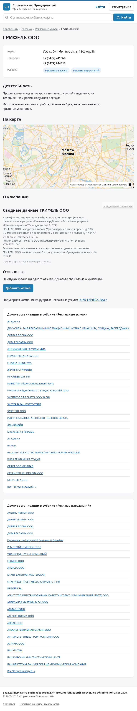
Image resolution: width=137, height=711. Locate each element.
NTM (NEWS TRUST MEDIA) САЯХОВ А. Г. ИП (33, 581)
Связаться (9, 704)
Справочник (10, 29)
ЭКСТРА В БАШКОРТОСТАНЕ (24, 404)
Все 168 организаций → (22, 486)
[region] (68, 156)
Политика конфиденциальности (39, 704)
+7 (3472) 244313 (54, 63)
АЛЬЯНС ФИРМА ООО (20, 512)
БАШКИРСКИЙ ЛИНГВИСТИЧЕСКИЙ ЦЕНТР (33, 657)
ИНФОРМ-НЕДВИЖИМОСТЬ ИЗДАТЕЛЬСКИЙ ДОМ (38, 390)
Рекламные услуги (46, 29)
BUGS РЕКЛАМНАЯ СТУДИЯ (23, 459)
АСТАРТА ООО (15, 643)
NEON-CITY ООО (17, 480)
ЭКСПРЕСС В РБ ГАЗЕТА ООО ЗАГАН (28, 397)
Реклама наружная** (86, 70)
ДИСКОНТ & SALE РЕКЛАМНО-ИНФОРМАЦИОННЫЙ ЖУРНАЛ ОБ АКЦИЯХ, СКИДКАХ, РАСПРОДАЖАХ (68, 328)
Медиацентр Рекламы (20, 431)
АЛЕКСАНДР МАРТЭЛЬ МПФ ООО (27, 602)
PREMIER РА (14, 588)
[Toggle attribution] (130, 184)
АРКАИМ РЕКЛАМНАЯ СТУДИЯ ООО (29, 629)
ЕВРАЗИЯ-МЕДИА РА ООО (22, 356)
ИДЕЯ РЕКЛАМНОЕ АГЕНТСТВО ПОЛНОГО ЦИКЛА (37, 418)
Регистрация (121, 7)
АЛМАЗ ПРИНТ (16, 609)
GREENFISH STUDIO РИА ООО (25, 473)
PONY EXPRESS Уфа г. (92, 300)
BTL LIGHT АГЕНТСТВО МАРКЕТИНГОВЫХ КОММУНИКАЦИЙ (43, 452)
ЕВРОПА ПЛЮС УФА (19, 362)
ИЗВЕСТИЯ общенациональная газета (30, 383)
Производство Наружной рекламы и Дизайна (35, 540)
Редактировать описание (118, 206)
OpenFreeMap (77, 184)
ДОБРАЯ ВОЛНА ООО (20, 335)
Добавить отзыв (18, 288)
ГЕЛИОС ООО (15, 561)
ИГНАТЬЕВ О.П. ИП (18, 376)
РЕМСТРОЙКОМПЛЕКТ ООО (24, 547)
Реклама (27, 29)
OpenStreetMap (119, 184)
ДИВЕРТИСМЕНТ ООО (20, 519)
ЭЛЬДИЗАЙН (15, 424)
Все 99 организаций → (21, 671)
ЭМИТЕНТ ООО (16, 411)
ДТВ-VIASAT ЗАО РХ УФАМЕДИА (26, 349)
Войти (100, 7)
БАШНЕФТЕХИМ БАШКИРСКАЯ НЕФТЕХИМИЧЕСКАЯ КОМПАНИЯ (46, 664)
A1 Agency (13, 321)
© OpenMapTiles (93, 184)
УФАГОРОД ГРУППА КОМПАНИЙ (27, 554)
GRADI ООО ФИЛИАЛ (20, 466)
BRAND (11, 445)
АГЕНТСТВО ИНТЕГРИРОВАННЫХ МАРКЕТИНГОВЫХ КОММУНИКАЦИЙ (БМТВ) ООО (58, 595)
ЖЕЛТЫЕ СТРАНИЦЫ (19, 369)
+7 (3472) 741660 (54, 58)
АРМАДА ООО (15, 567)
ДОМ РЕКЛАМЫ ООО (20, 342)
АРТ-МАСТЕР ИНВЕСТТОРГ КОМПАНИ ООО (33, 636)
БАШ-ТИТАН (14, 650)
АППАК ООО (14, 623)
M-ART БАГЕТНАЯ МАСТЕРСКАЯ (26, 574)
